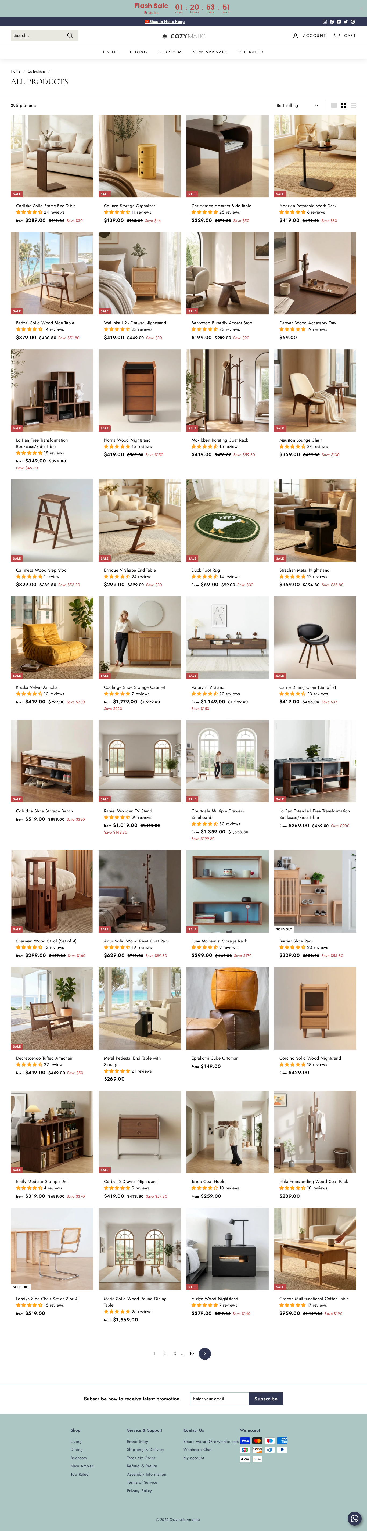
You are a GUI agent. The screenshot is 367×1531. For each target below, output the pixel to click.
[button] (30, 212)
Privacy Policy (139, 1491)
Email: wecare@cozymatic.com (211, 1441)
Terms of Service (142, 1482)
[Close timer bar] (361, 8)
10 (191, 1353)
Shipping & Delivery (145, 1450)
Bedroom (170, 52)
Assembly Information (146, 1474)
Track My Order (141, 1458)
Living (111, 52)
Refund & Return (142, 1466)
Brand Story (137, 1441)
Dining (139, 52)
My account (194, 1458)
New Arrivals (210, 52)
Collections (36, 71)
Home (16, 71)
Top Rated (251, 52)
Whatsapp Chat (197, 1450)
